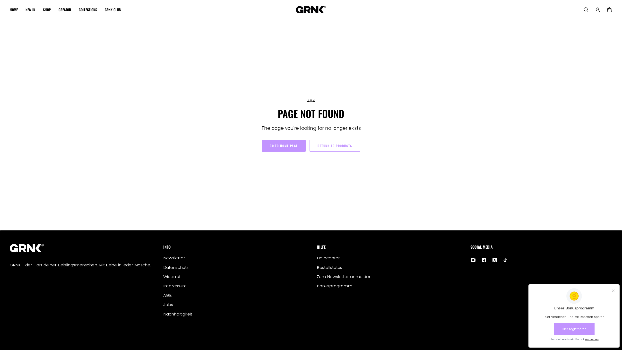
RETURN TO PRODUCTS (335, 145)
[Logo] (311, 9)
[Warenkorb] (609, 9)
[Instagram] (473, 260)
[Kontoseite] (598, 9)
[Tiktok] (505, 260)
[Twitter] (494, 260)
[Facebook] (484, 260)
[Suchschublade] (586, 9)
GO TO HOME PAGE (284, 145)
